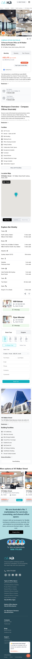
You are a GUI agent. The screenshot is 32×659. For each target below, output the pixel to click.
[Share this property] (25, 293)
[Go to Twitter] (9, 574)
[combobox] (16, 349)
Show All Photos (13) (26, 33)
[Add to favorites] (29, 293)
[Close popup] (29, 643)
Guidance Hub (7, 632)
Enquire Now (16, 532)
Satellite (16, 219)
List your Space (8, 640)
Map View (7, 219)
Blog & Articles (7, 630)
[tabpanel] (16, 61)
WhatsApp (17, 309)
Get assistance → (14, 651)
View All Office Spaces (10, 606)
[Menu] (29, 2)
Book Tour (16, 381)
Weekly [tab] (16, 53)
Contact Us (7, 638)
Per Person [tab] (25, 53)
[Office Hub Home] (6, 2)
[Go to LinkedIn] (16, 574)
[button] (16, 23)
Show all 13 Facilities (16, 167)
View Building (16, 461)
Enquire (19, 500)
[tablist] (16, 53)
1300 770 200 (19, 306)
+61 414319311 (19, 320)
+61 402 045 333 (20, 304)
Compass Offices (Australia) (10, 40)
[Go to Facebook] (19, 574)
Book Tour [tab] (8, 332)
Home (1, 8)
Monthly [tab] (6, 53)
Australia (7, 8)
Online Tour (23, 345)
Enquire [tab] (23, 332)
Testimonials (7, 623)
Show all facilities (6, 457)
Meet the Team (8, 621)
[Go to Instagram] (5, 574)
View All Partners (8, 612)
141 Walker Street (6, 417)
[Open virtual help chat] (28, 655)
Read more (4, 83)
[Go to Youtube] (12, 574)
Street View (25, 219)
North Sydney (19, 8)
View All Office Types (9, 599)
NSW (12, 8)
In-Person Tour (9, 345)
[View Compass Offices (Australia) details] (3, 33)
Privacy (5, 657)
